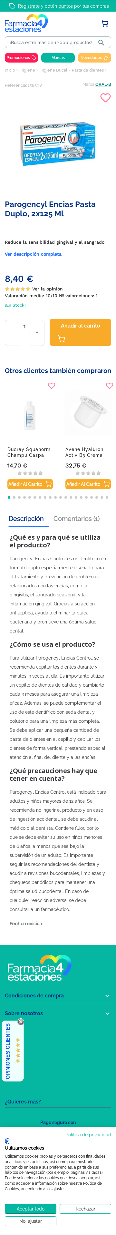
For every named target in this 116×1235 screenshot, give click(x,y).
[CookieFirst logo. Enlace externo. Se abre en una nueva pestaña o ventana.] (7, 1141)
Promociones (18, 57)
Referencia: (16, 85)
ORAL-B (103, 84)
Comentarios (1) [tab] (76, 519)
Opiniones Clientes (8, 1051)
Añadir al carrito (80, 326)
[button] (9, 497)
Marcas (58, 57)
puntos (65, 6)
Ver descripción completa (33, 254)
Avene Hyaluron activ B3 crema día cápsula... (84, 455)
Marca (88, 84)
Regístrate (29, 6)
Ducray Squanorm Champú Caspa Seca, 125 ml (29, 455)
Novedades (91, 57)
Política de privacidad (88, 1134)
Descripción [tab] (26, 519)
